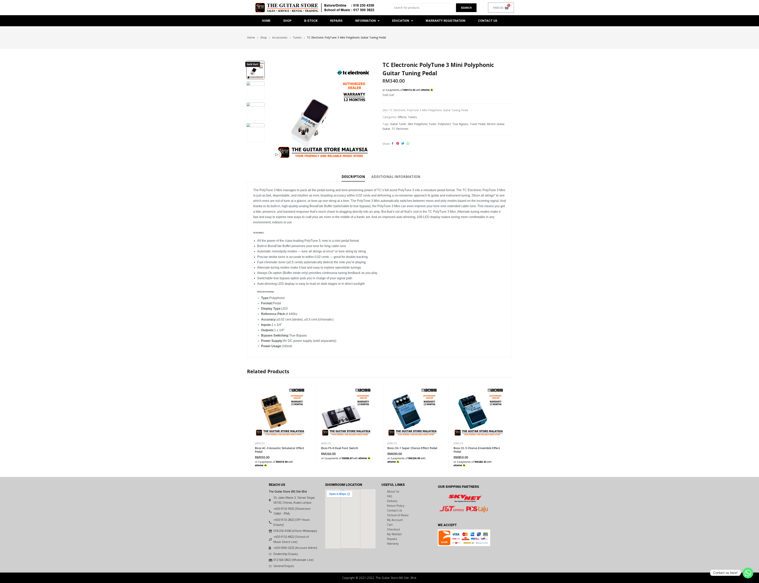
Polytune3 (444, 124)
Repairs (336, 21)
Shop (287, 21)
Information (365, 21)
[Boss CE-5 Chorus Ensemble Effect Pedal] (479, 410)
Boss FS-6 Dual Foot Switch (339, 448)
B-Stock (310, 21)
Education (400, 21)
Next (372, 111)
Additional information (395, 176)
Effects (402, 117)
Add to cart (305, 463)
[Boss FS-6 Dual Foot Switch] (346, 410)
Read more (372, 456)
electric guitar (495, 124)
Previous (274, 111)
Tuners (412, 117)
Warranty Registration (445, 21)
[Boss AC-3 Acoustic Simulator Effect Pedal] (280, 410)
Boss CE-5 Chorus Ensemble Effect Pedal (477, 449)
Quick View (305, 387)
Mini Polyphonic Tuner (422, 124)
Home (266, 21)
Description (353, 176)
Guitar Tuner (398, 124)
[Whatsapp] (748, 572)
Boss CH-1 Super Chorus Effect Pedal (412, 448)
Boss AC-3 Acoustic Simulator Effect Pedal (279, 449)
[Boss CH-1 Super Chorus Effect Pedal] (412, 410)
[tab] (353, 177)
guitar (386, 129)
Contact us (487, 21)
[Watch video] (276, 155)
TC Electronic (400, 129)
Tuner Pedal (477, 124)
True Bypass (460, 124)
